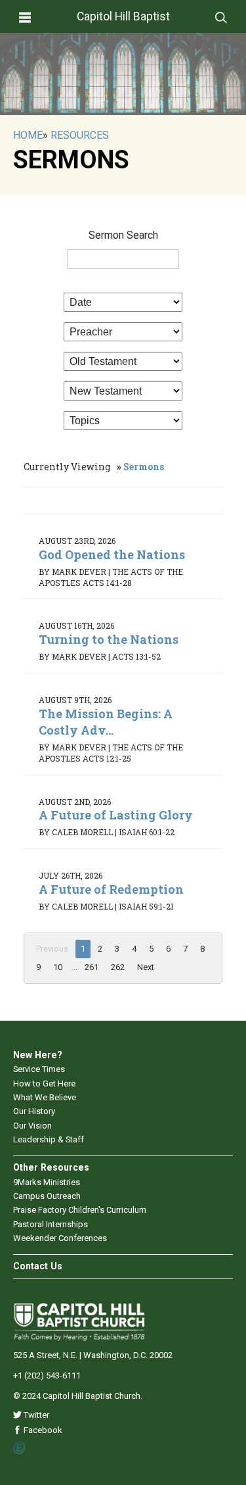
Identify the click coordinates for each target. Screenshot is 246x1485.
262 (118, 967)
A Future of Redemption (111, 889)
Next (145, 967)
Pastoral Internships (50, 1224)
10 (57, 967)
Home (28, 135)
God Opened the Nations (112, 554)
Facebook (42, 1430)
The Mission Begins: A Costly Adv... (106, 722)
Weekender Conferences (60, 1238)
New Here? (37, 1055)
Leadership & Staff (48, 1139)
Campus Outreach (47, 1196)
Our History (34, 1111)
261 (91, 967)
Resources (80, 135)
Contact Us (37, 1266)
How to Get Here (44, 1083)
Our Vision (32, 1126)
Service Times (39, 1069)
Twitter (35, 1415)
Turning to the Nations (108, 639)
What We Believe (44, 1097)
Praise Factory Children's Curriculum (79, 1210)
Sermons (143, 466)
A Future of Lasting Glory (116, 815)
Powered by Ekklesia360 (20, 1448)
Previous (52, 949)
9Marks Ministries (46, 1182)
